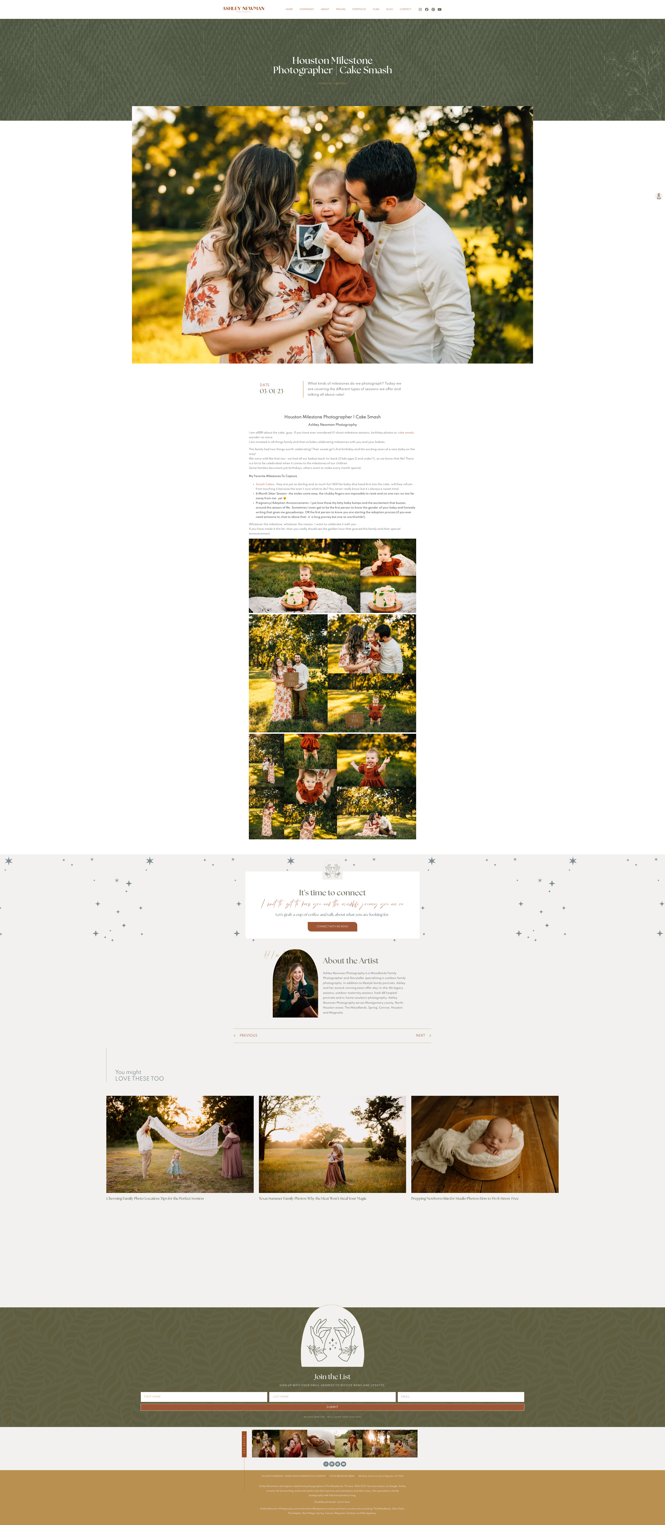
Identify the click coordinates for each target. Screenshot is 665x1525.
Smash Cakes (265, 484)
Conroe (329, 1513)
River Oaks (398, 1509)
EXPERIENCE (307, 9)
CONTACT (405, 9)
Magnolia (340, 1513)
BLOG (389, 9)
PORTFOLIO (359, 9)
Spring (320, 1513)
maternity (325, 83)
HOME (289, 9)
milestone (340, 83)
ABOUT (325, 9)
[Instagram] (420, 9)
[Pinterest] (433, 9)
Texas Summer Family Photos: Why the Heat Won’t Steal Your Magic (313, 1198)
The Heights (294, 1513)
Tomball (350, 1513)
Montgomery (369, 1513)
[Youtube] (439, 9)
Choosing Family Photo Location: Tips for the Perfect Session (155, 1198)
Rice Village (308, 1513)
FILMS (376, 9)
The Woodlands (382, 1509)
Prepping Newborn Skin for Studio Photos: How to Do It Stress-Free (465, 1198)
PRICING (340, 9)
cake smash (406, 432)
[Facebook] (427, 9)
